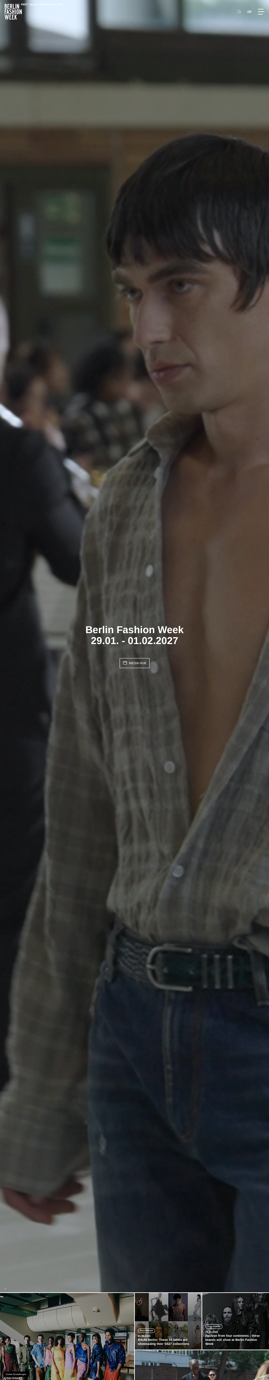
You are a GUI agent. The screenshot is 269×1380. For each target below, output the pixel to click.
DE (249, 11)
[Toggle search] (239, 12)
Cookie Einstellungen (16, 1374)
